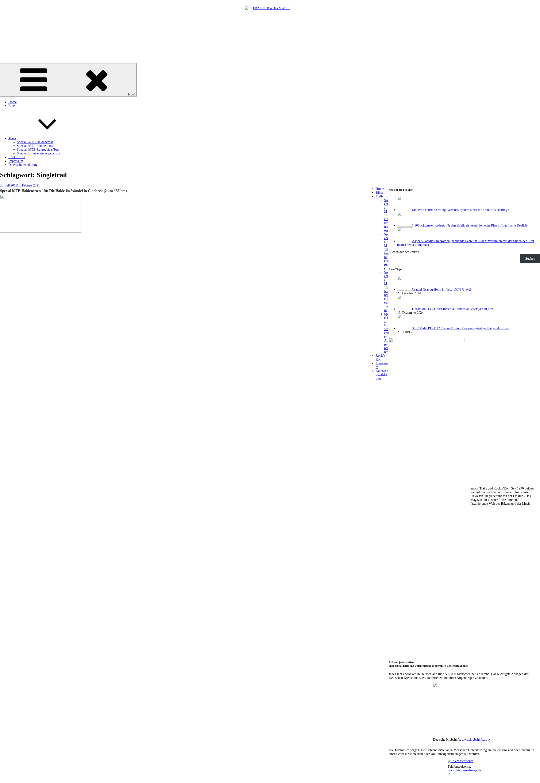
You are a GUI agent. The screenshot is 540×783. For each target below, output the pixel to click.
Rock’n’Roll (16, 157)
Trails (12, 138)
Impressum (15, 161)
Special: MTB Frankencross (35, 145)
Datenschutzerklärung (23, 164)
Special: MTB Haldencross (35, 142)
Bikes (12, 105)
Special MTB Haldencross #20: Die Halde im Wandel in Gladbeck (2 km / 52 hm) (63, 191)
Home (12, 102)
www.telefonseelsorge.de (464, 770)
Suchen (530, 258)
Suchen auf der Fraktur (404, 252)
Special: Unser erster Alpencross (38, 153)
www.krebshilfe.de (474, 739)
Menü (131, 94)
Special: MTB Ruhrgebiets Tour (38, 149)
